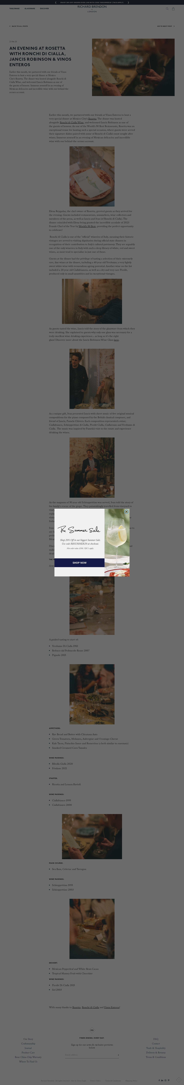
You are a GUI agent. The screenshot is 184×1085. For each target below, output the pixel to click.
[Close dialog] (127, 512)
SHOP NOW (79, 562)
